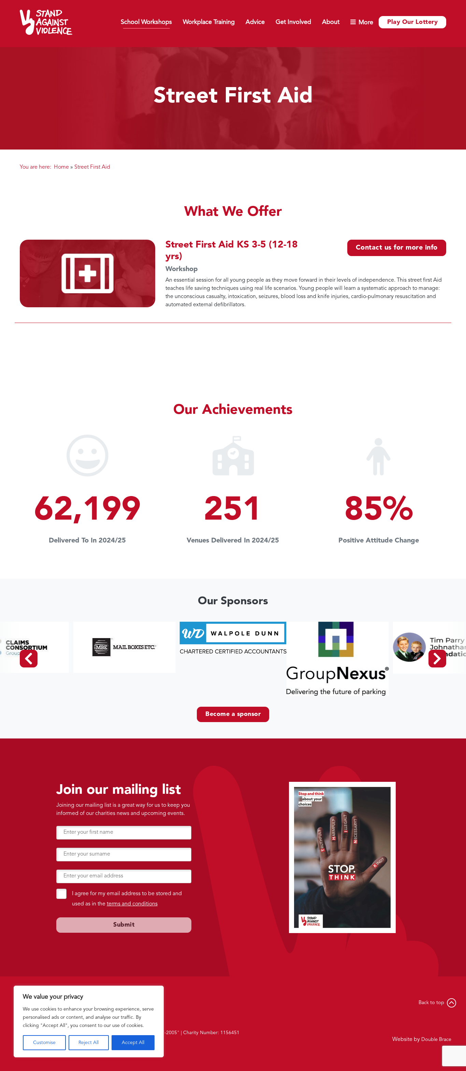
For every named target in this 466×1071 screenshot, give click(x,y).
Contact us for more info (397, 247)
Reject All (88, 1042)
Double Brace (436, 1039)
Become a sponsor (233, 714)
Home (61, 167)
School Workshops (146, 22)
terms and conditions (132, 904)
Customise (44, 1042)
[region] (89, 1021)
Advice (255, 22)
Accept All (133, 1042)
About (330, 22)
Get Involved (293, 22)
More (366, 22)
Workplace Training (209, 22)
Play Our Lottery (412, 22)
